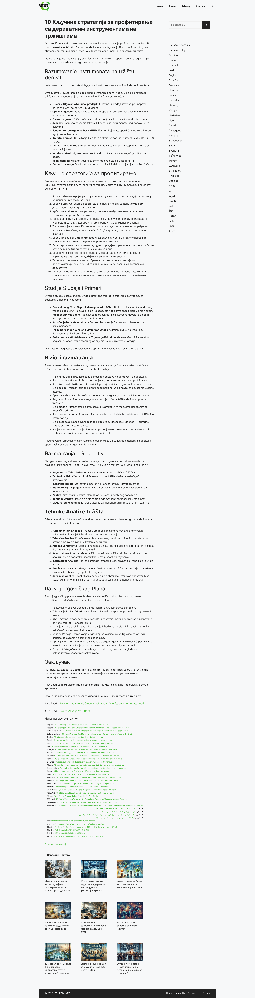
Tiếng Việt (175, 155)
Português (175, 130)
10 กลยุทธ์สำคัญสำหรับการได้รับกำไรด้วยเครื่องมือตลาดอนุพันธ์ (79, 824)
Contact (200, 6)
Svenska (174, 150)
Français (174, 85)
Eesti (172, 70)
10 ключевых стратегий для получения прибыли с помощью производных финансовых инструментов (99, 805)
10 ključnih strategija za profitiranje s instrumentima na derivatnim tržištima (85, 752)
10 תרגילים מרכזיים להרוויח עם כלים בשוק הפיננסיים (115, 808)
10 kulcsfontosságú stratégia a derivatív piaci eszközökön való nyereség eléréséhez (89, 765)
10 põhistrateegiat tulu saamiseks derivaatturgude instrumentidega (79, 746)
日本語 (172, 216)
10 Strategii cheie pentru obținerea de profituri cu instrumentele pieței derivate (87, 780)
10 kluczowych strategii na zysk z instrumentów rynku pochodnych (81, 774)
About (172, 6)
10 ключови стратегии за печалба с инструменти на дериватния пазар (87, 802)
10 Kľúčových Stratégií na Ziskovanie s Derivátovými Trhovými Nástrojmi (87, 783)
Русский (174, 175)
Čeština (173, 55)
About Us (180, 993)
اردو (171, 190)
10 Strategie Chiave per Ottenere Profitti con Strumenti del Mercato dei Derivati (86, 756)
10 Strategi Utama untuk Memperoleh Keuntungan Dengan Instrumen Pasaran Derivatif (96, 734)
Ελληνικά (174, 165)
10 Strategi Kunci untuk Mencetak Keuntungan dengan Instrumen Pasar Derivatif (96, 731)
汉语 (171, 221)
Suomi (172, 145)
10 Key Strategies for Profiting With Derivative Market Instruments (81, 724)
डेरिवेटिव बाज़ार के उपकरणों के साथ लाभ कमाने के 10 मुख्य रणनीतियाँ (73, 821)
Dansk (172, 60)
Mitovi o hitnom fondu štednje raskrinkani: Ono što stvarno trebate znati (101, 703)
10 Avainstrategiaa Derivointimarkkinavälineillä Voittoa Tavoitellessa (81, 787)
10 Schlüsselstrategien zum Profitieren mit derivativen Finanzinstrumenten (85, 743)
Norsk (172, 120)
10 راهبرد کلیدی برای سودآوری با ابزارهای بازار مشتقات (113, 818)
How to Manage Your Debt (74, 711)
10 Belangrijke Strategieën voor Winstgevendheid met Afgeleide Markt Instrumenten (91, 768)
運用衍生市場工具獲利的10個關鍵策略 (70, 833)
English (173, 75)
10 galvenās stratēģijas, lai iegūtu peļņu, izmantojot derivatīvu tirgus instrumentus (88, 759)
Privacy (186, 6)
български (175, 170)
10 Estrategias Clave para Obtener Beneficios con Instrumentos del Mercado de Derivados (91, 728)
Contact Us (194, 993)
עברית (172, 185)
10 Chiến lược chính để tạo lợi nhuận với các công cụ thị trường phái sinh (86, 793)
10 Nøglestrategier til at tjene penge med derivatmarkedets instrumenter (82, 740)
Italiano (173, 95)
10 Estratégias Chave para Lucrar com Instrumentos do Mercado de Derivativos (89, 777)
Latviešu (174, 100)
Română (174, 135)
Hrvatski (174, 90)
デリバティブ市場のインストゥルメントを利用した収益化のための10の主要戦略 (85, 827)
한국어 (172, 231)
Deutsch (174, 65)
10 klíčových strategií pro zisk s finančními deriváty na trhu (78, 737)
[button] (212, 6)
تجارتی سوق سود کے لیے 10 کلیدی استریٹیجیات (119, 811)
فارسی (172, 200)
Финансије (61, 844)
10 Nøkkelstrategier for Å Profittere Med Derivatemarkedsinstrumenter (82, 771)
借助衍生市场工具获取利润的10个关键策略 (72, 830)
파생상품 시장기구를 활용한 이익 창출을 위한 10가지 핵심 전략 (78, 836)
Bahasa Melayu (178, 50)
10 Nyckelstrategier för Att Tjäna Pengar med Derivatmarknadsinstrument (85, 790)
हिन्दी (171, 205)
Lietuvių (173, 105)
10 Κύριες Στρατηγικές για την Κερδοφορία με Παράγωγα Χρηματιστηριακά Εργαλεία (92, 799)
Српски (49, 844)
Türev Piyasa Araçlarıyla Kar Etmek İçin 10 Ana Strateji (76, 796)
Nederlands (176, 115)
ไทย (171, 210)
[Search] (206, 25)
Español (173, 80)
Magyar (173, 110)
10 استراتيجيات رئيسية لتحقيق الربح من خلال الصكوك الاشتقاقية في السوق (106, 815)
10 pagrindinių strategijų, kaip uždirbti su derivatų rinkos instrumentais (83, 762)
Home (160, 6)
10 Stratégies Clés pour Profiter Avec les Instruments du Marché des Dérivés (86, 749)
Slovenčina (175, 140)
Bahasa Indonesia (179, 45)
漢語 (171, 226)
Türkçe (173, 160)
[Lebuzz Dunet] (44, 6)
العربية (172, 195)
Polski (172, 125)
